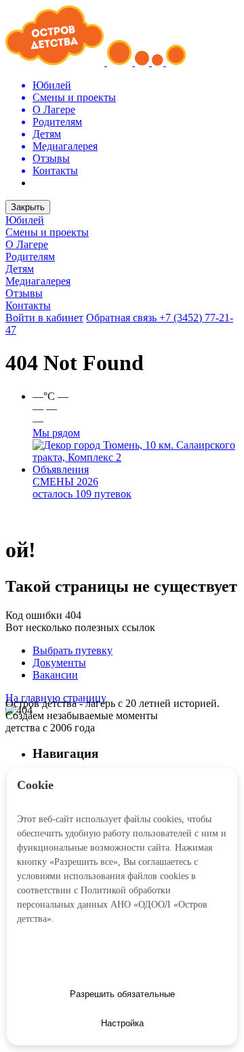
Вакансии (55, 675)
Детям (19, 269)
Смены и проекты (47, 232)
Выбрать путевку (73, 650)
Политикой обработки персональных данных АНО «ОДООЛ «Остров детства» (112, 904)
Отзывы (24, 293)
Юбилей (24, 220)
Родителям (30, 256)
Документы (59, 662)
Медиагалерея (37, 281)
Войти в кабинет (44, 317)
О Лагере (26, 244)
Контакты (28, 305)
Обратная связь (122, 317)
